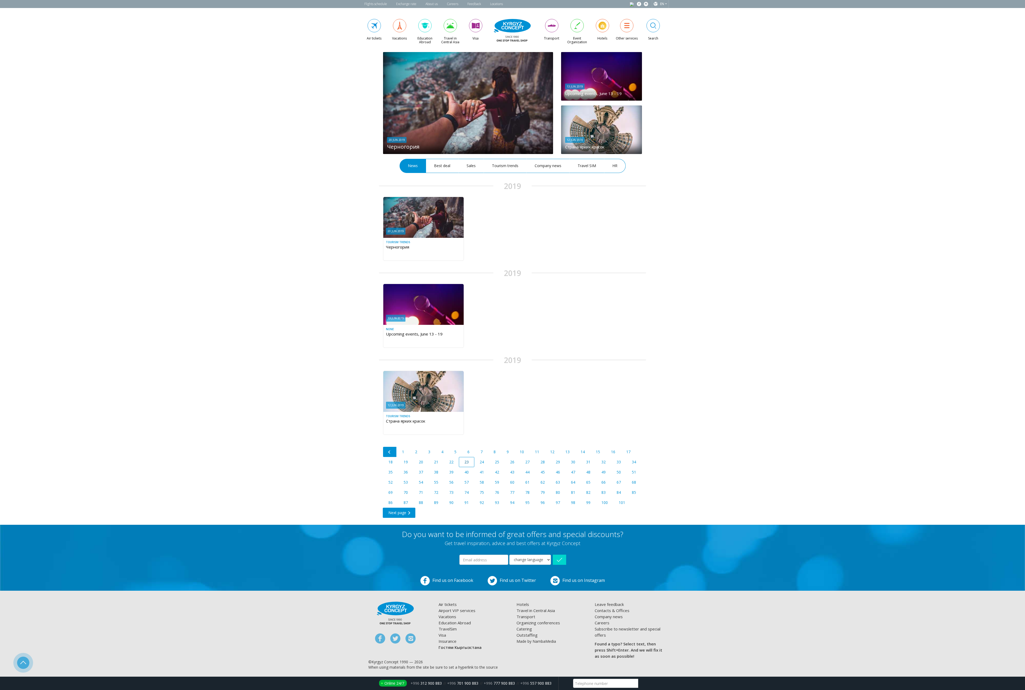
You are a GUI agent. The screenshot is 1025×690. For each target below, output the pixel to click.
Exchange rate (406, 4)
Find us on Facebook (452, 580)
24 (482, 461)
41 (482, 472)
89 (436, 502)
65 (588, 482)
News (413, 165)
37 (421, 472)
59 (497, 482)
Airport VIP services (457, 610)
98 (573, 502)
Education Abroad (455, 622)
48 (588, 472)
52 (390, 482)
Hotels (523, 604)
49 (603, 472)
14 (583, 451)
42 (497, 472)
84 (619, 492)
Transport (526, 616)
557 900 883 (535, 683)
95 (527, 502)
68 (634, 482)
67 (619, 482)
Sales (471, 165)
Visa (442, 635)
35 (390, 472)
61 (527, 482)
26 (512, 461)
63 (558, 482)
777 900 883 (499, 683)
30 (573, 461)
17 (628, 451)
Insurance (447, 641)
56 (451, 482)
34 (634, 461)
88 (421, 502)
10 (522, 451)
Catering (524, 629)
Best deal (442, 165)
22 (451, 461)
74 (466, 492)
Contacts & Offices (612, 610)
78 (527, 492)
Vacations (447, 616)
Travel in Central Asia (536, 610)
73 (451, 492)
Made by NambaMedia (536, 641)
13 (567, 451)
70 (406, 492)
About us (431, 4)
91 (466, 502)
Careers (452, 4)
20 (421, 461)
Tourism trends (505, 165)
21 (436, 461)
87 (406, 502)
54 (421, 482)
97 (558, 502)
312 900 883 (426, 683)
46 (558, 472)
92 (482, 502)
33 (619, 461)
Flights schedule (375, 4)
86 (390, 502)
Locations (496, 4)
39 (451, 472)
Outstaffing (527, 635)
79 (543, 492)
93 (497, 502)
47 (573, 472)
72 (436, 492)
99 (588, 502)
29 (558, 461)
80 (558, 492)
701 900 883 (462, 683)
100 (604, 502)
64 (573, 482)
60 (512, 482)
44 (527, 472)
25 (497, 461)
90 (451, 502)
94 (512, 502)
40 (466, 472)
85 (634, 492)
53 (406, 482)
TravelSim (448, 629)
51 (634, 472)
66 (603, 482)
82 (588, 492)
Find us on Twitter (518, 580)
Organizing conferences (538, 622)
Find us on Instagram (583, 580)
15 (598, 451)
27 (527, 461)
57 (466, 482)
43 (512, 472)
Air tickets (448, 604)
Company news (548, 165)
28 (543, 461)
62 (543, 482)
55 (436, 482)
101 (622, 502)
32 (603, 461)
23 (466, 461)
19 (406, 461)
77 (512, 492)
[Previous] (390, 452)
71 (421, 492)
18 (390, 461)
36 (406, 472)
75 (482, 492)
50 (619, 472)
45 (543, 472)
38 (436, 472)
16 (613, 451)
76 (497, 492)
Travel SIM (587, 165)
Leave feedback (609, 604)
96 (543, 502)
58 (482, 482)
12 (552, 451)
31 (588, 461)
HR (614, 165)
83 (603, 492)
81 (573, 492)
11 (537, 451)
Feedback (474, 4)
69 (390, 492)
